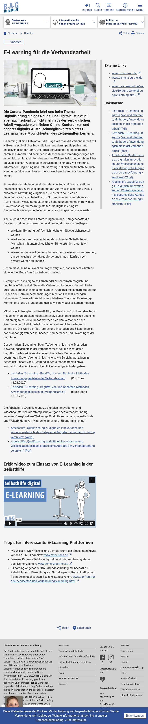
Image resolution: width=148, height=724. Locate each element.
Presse (124, 662)
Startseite (13, 33)
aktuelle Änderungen (131, 695)
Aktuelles (28, 33)
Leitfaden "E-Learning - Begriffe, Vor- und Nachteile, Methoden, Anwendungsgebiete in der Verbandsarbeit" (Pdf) (128, 119)
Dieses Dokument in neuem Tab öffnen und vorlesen (68, 377)
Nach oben (84, 627)
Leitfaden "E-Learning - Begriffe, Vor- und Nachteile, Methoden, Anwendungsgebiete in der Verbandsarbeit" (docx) (128, 142)
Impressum (79, 720)
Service (125, 656)
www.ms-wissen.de (55, 555)
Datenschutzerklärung (50, 720)
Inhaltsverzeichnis (130, 684)
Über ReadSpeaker (130, 689)
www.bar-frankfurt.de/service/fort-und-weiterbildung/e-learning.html (128, 91)
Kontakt (125, 645)
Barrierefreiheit (128, 678)
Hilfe (123, 673)
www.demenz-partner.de (53, 563)
